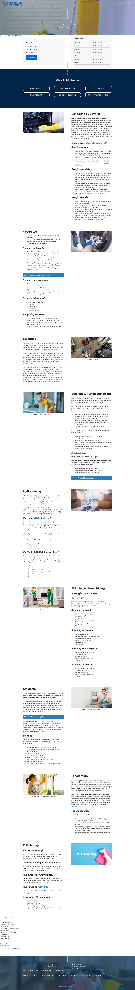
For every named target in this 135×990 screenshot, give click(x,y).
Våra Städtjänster (7, 922)
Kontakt (128, 4)
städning (89, 426)
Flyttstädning (6, 930)
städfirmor (43, 353)
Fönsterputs (5, 936)
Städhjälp (4, 934)
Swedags (73, 986)
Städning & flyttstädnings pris (10, 928)
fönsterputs (92, 791)
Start (114, 4)
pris (97, 440)
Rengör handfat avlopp (8, 946)
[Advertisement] (47, 83)
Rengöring (4, 943)
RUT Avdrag (5, 938)
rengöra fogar (5, 945)
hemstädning (106, 604)
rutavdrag (30, 878)
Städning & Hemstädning (9, 932)
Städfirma (33, 367)
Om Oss (121, 4)
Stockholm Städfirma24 (96, 143)
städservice (51, 725)
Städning (78, 634)
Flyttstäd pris (78, 452)
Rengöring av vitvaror (8, 924)
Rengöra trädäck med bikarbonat (10, 948)
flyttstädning (42, 518)
